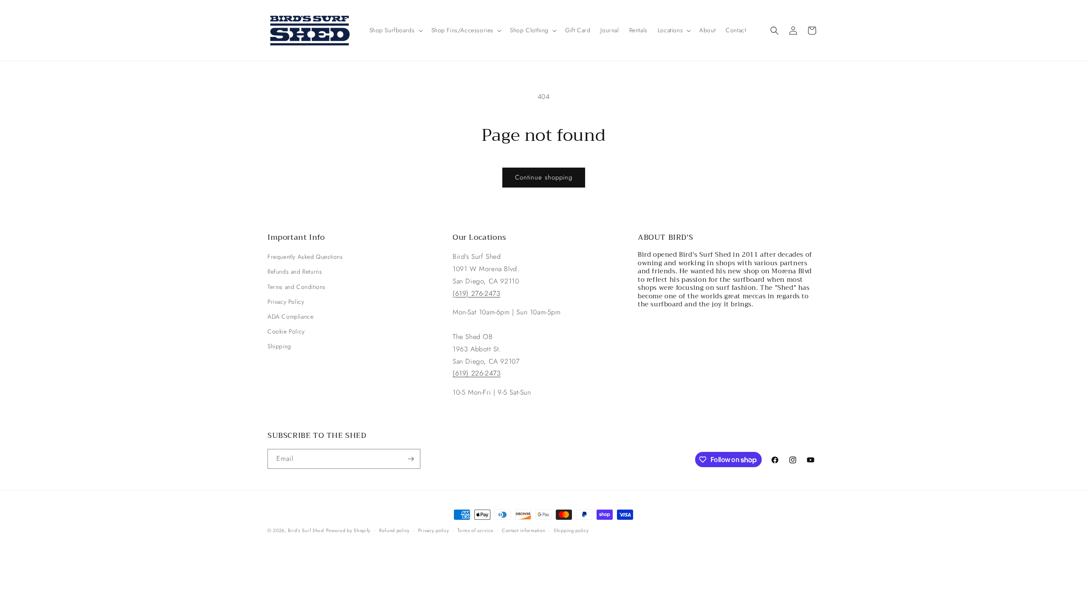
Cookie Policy (286, 331)
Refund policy (394, 530)
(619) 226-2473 (477, 373)
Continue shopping (543, 177)
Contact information (523, 530)
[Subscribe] (410, 459)
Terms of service (475, 530)
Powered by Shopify (348, 530)
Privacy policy (433, 530)
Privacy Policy (286, 301)
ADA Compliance (290, 316)
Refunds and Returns (295, 271)
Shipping (279, 346)
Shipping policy (571, 530)
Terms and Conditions (297, 287)
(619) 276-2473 (476, 293)
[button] (395, 30)
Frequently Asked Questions (305, 256)
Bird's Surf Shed (306, 530)
